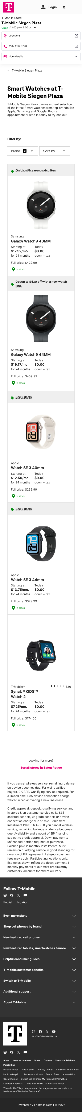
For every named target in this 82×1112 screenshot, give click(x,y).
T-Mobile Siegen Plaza (26, 70)
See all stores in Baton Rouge (41, 767)
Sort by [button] (54, 150)
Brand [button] (15, 151)
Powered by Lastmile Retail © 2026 (41, 1105)
